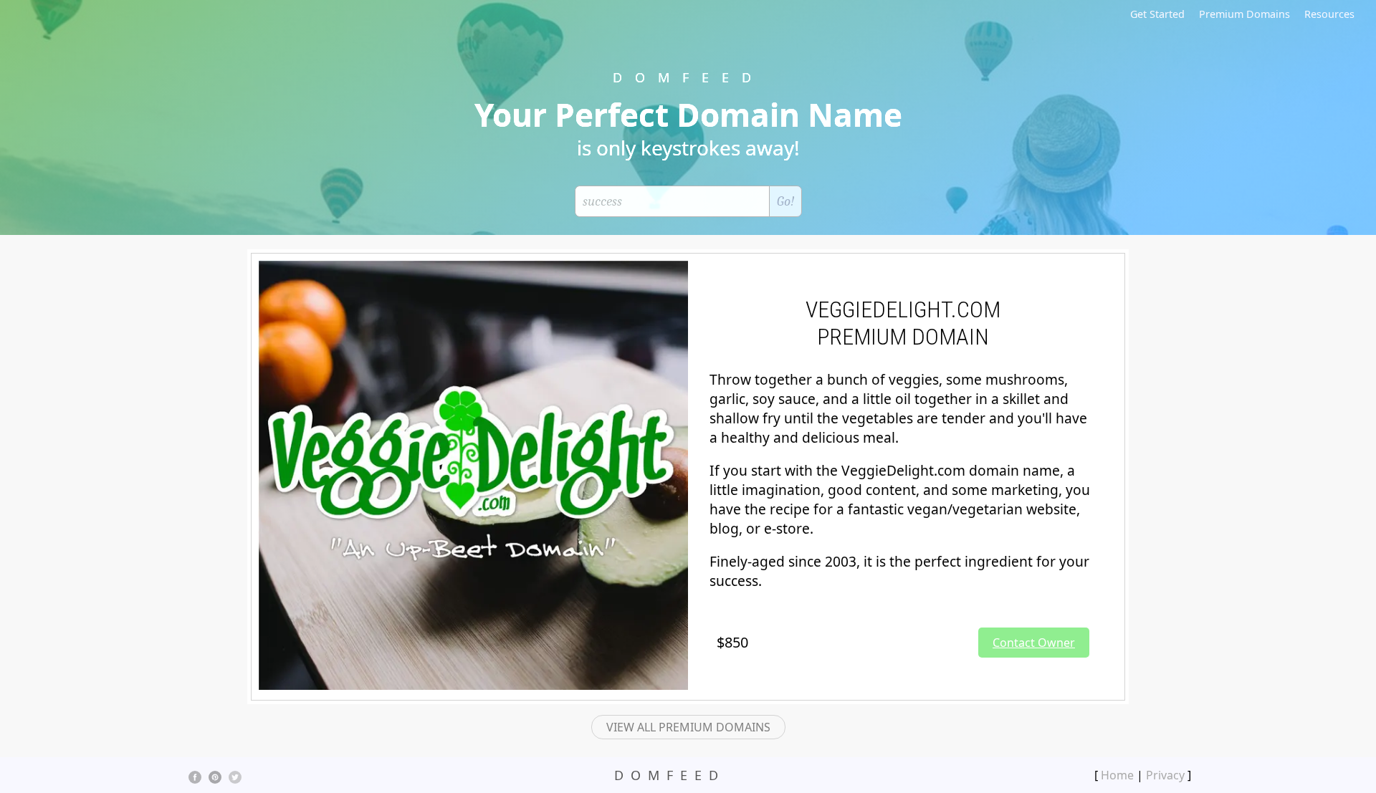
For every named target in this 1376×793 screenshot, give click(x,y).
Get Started (1157, 14)
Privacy (1165, 775)
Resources (1329, 14)
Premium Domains (1244, 14)
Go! (785, 201)
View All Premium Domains (688, 727)
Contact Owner (1034, 642)
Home (1117, 775)
